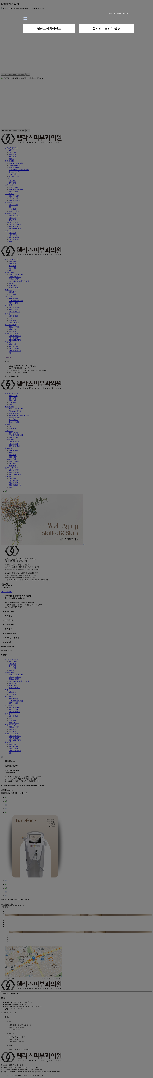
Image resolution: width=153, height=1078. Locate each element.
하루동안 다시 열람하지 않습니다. (118, 13)
